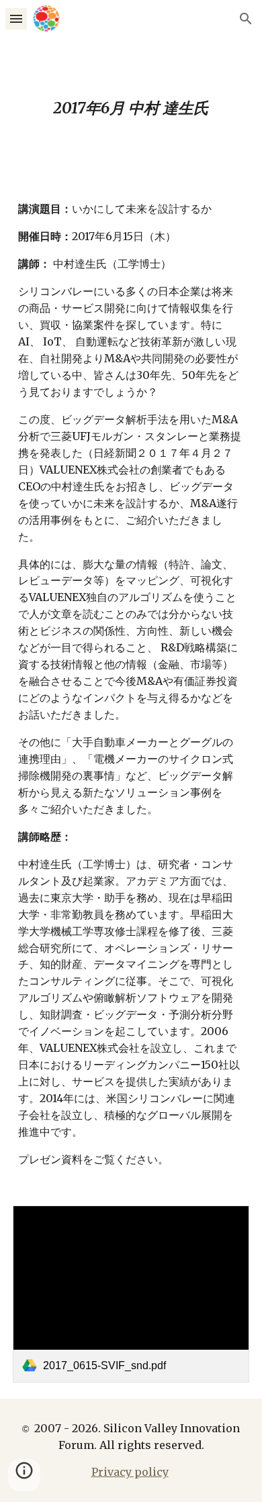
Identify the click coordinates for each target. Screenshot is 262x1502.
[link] (131, 1294)
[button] (16, 18)
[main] (131, 108)
